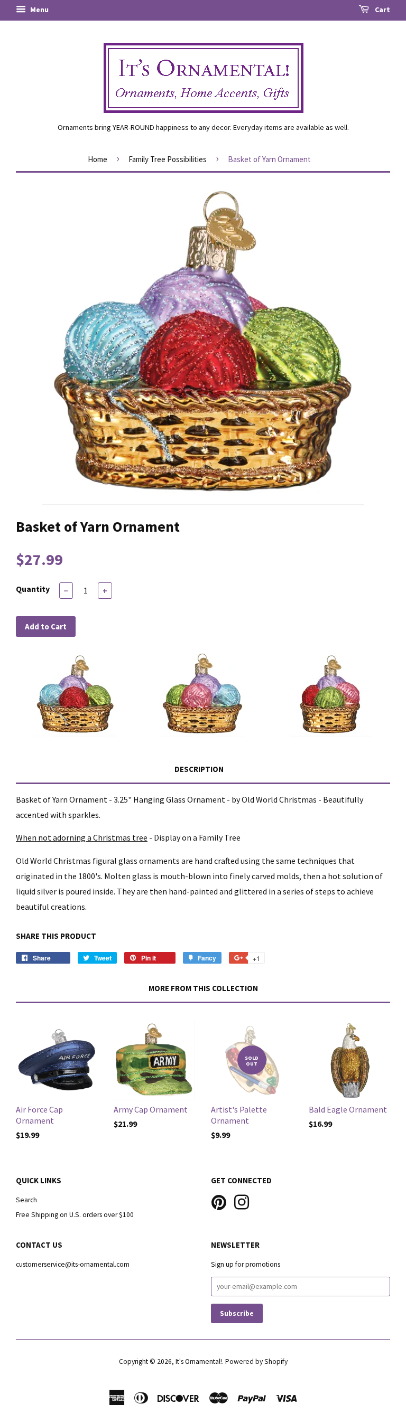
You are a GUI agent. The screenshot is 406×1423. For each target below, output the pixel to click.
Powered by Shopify (256, 1361)
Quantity (33, 588)
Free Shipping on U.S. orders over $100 (75, 1214)
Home (97, 159)
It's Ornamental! (199, 1361)
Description (199, 769)
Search (26, 1199)
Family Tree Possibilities (167, 159)
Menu (39, 9)
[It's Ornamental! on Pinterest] (219, 1201)
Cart (381, 9)
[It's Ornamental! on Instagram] (242, 1201)
